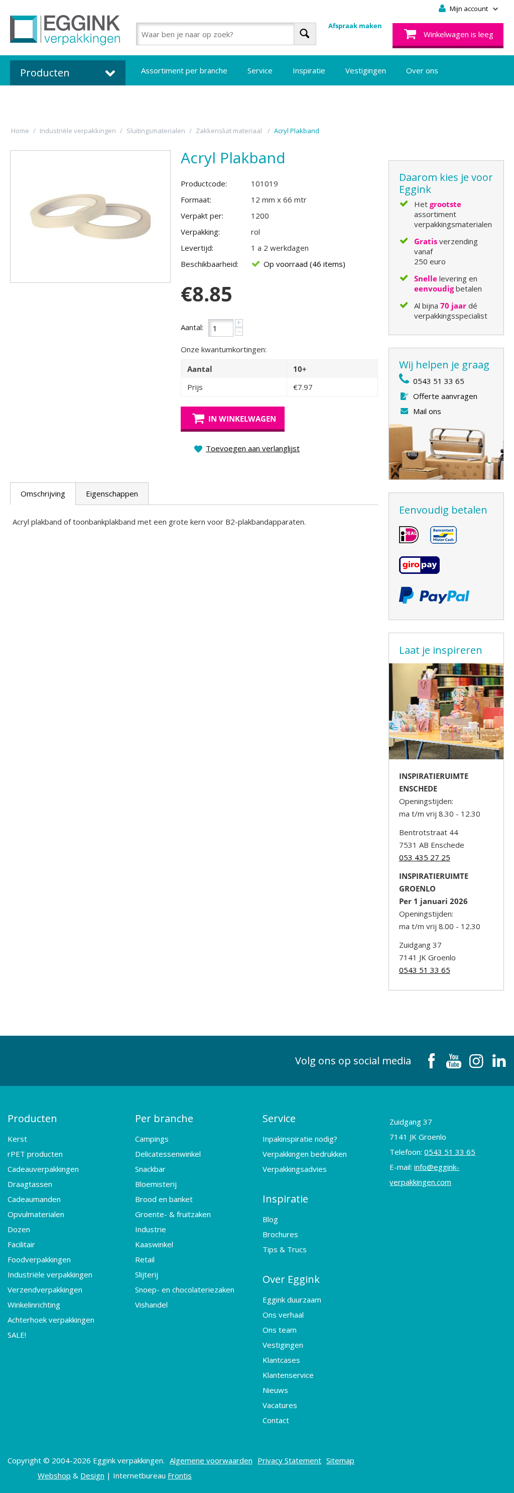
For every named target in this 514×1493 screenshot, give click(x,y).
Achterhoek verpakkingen (51, 1320)
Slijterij (146, 1274)
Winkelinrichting (34, 1305)
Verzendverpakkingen (45, 1289)
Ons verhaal (283, 1315)
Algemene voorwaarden (211, 1460)
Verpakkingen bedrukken (305, 1154)
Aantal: (192, 327)
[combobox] (226, 34)
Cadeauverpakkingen (43, 1169)
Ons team (280, 1330)
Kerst (17, 1139)
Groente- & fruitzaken (173, 1214)
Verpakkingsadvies (295, 1169)
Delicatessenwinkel (168, 1154)
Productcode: (204, 183)
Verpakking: (200, 232)
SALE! (17, 1335)
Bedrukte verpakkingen (181, 100)
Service (260, 70)
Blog (270, 1219)
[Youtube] (453, 1060)
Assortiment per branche (184, 70)
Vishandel (151, 1305)
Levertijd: (197, 248)
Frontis (180, 1475)
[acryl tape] (90, 216)
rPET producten (35, 1154)
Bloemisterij (156, 1184)
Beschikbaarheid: (209, 264)
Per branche (164, 1118)
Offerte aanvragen (445, 396)
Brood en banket (164, 1199)
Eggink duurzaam (292, 1300)
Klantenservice (288, 1375)
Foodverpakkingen (39, 1259)
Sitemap (340, 1460)
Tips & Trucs (285, 1249)
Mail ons (427, 411)
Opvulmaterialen (36, 1214)
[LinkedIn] (498, 1060)
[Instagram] (476, 1060)
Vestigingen (365, 70)
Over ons (422, 70)
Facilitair (21, 1244)
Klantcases (281, 1360)
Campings (152, 1139)
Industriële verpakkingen (50, 1274)
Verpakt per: (202, 216)
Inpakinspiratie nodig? (300, 1139)
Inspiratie (309, 70)
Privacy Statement (289, 1460)
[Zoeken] (305, 34)
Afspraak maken (355, 25)
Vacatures (280, 1405)
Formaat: (196, 199)
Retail (145, 1259)
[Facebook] (431, 1060)
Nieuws (275, 1390)
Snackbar (150, 1169)
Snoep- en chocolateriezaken (184, 1289)
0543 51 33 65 (438, 381)
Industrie (150, 1229)
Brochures (280, 1234)
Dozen (19, 1229)
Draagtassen (30, 1184)
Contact (276, 1420)
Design (92, 1475)
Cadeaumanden (34, 1199)
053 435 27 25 (424, 857)
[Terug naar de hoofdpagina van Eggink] (65, 30)
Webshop (54, 1475)
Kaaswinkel (154, 1244)
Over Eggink (291, 1279)
